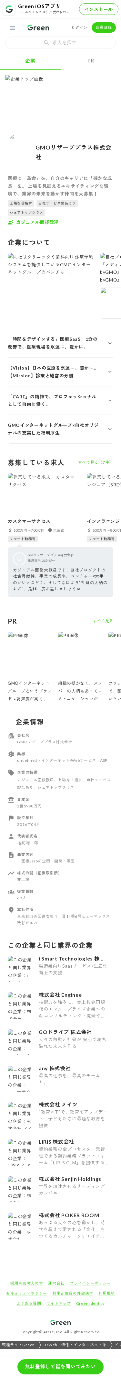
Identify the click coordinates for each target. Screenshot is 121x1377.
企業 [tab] (30, 60)
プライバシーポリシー (90, 1283)
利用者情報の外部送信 (72, 1293)
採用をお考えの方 (26, 1283)
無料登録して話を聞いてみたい (60, 1366)
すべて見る (103, 620)
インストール (99, 9)
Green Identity (90, 1303)
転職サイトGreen (18, 1344)
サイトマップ (58, 1303)
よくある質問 (28, 1303)
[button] (60, 343)
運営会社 (56, 1283)
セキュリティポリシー (26, 1293)
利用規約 (106, 1293)
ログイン (79, 27)
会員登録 (104, 27)
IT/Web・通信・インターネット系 (75, 1344)
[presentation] (60, 43)
